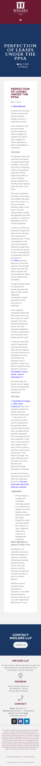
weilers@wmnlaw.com (18, 715)
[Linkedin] (27, 721)
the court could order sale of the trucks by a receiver (20, 484)
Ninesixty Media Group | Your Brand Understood (20, 762)
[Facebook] (20, 721)
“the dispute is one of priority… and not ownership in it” (19, 374)
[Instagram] (14, 721)
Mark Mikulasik (19, 106)
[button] (20, 20)
